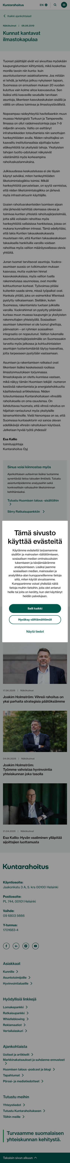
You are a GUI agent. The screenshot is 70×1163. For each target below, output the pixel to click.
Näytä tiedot (35, 631)
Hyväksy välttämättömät (35, 619)
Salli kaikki (35, 608)
